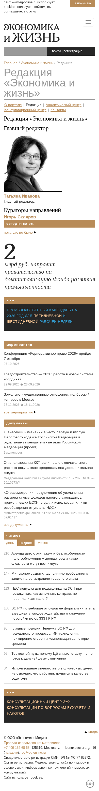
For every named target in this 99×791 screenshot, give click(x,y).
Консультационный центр (25, 110)
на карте (11, 752)
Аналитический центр (63, 105)
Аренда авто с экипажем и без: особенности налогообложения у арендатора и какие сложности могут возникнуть (48, 558)
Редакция (34, 105)
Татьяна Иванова (22, 196)
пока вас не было (18, 232)
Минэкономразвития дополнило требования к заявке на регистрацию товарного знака (49, 575)
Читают (13, 535)
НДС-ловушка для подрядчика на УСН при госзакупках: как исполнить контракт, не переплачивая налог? (46, 593)
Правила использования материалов (32, 743)
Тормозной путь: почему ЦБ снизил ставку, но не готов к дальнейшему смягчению (52, 656)
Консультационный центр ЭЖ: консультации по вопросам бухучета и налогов (48, 707)
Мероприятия (19, 344)
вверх (93, 731)
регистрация (72, 51)
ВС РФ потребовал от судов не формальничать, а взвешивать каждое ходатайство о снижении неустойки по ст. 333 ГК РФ (53, 613)
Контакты (58, 110)
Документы (17, 423)
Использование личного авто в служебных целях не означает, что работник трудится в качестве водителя (52, 673)
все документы (16, 525)
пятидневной (48, 316)
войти (56, 51)
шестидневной (22, 322)
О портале (13, 105)
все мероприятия (18, 412)
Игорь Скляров (20, 216)
